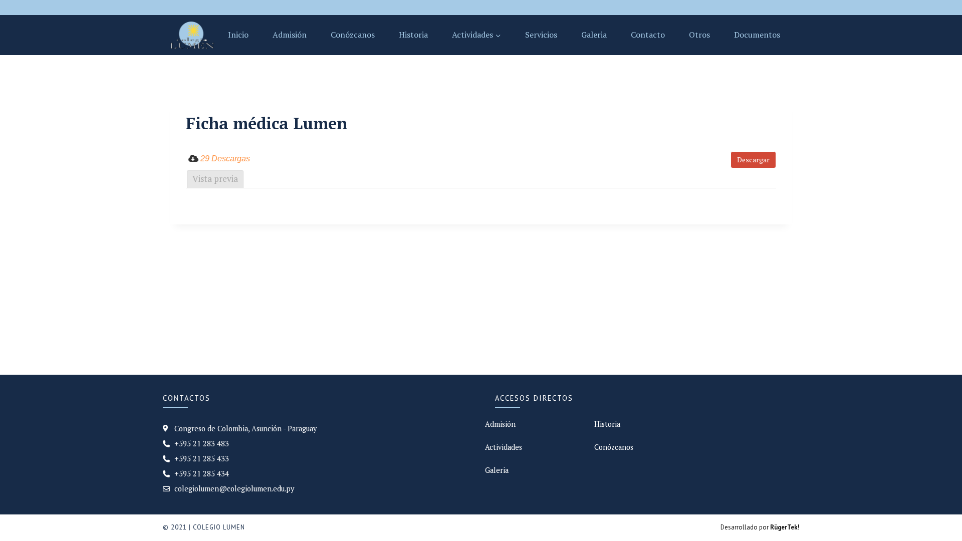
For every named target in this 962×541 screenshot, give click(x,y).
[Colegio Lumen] (192, 35)
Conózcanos (353, 34)
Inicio (238, 34)
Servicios (541, 34)
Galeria (594, 34)
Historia (413, 34)
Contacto (648, 34)
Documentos (757, 34)
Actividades (503, 447)
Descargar (753, 159)
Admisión (290, 34)
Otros (699, 34)
